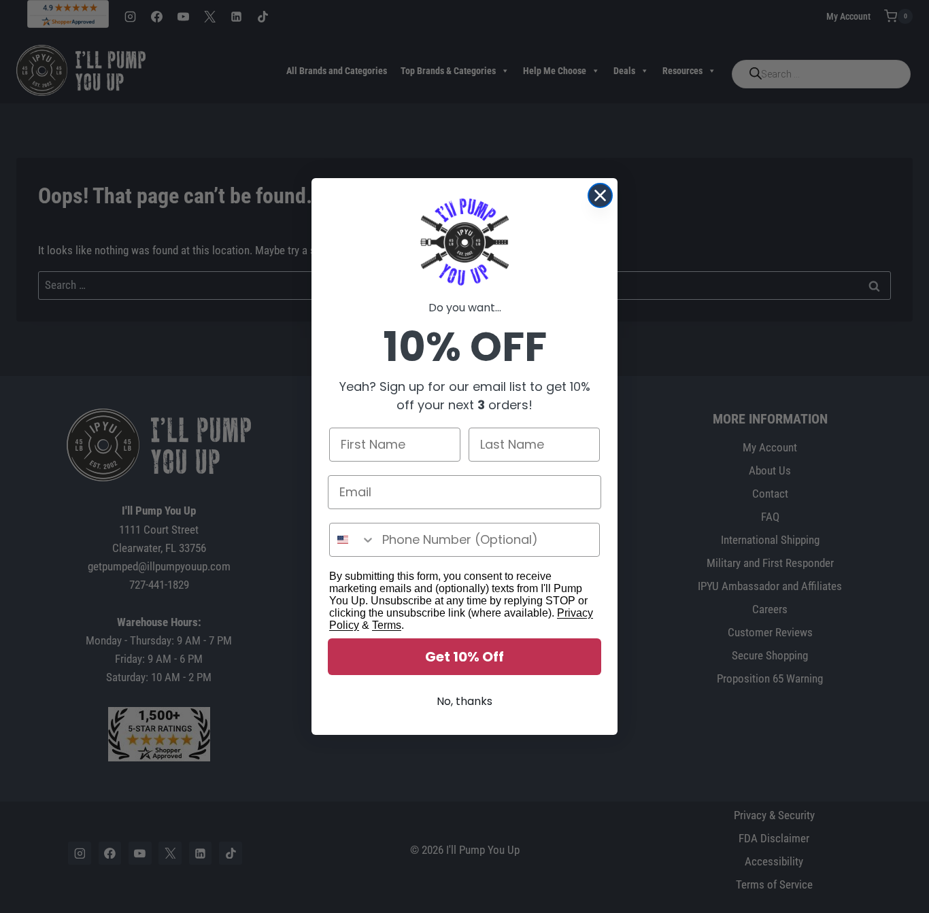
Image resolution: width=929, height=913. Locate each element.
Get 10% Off (464, 656)
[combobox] (352, 539)
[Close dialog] (600, 195)
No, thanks (464, 701)
